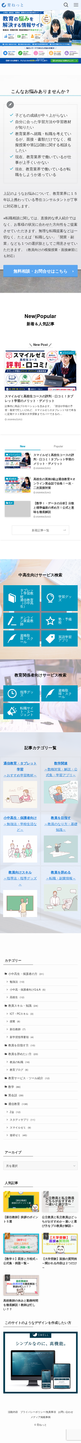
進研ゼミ (18, 1135)
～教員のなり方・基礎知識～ (60, 823)
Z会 (15, 1112)
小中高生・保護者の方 (26, 974)
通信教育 (18, 1104)
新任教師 (18, 1029)
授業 (15, 1021)
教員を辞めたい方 (23, 1054)
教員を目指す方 (21, 1045)
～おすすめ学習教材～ (20, 769)
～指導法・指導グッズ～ (20, 878)
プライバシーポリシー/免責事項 (38, 1411)
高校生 (17, 997)
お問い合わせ (65, 1411)
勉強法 (17, 982)
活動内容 (13, 1411)
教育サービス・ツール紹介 (29, 1078)
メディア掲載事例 (40, 1417)
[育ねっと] (13, 5)
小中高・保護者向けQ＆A (27, 989)
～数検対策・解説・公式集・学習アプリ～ (60, 769)
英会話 (15, 1095)
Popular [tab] (58, 446)
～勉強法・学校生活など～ (20, 823)
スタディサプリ (22, 1119)
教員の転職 (20, 1062)
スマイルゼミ (20, 1127)
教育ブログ (19, 1070)
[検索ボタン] (66, 5)
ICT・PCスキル (21, 1014)
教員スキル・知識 (23, 1005)
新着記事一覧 (40, 530)
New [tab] (22, 446)
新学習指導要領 (22, 1037)
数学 (14, 1087)
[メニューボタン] (76, 5)
